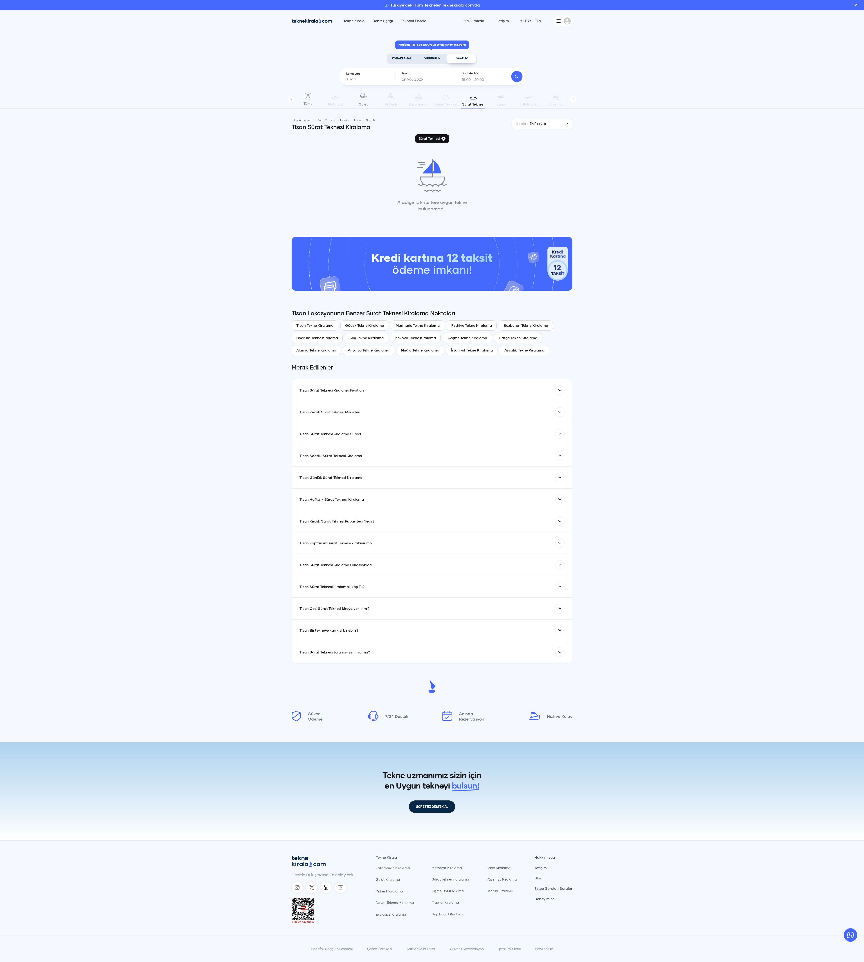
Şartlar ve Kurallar (421, 949)
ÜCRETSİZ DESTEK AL (432, 807)
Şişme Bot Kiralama (448, 891)
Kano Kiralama (499, 868)
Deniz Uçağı (382, 21)
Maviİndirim (544, 949)
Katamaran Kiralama (393, 868)
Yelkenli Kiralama (389, 891)
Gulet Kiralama (388, 879)
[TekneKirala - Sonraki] (573, 99)
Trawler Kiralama (445, 902)
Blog (538, 878)
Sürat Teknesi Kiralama (450, 879)
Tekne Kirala (353, 21)
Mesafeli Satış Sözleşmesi (332, 949)
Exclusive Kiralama (391, 914)
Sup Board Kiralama (448, 914)
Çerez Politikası (379, 949)
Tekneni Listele (413, 21)
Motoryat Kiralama (447, 868)
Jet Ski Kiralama (500, 891)
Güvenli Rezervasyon (467, 949)
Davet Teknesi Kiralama (395, 903)
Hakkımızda (474, 21)
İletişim (503, 21)
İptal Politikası (509, 949)
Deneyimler (544, 899)
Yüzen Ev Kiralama (502, 879)
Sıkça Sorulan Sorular (553, 888)
